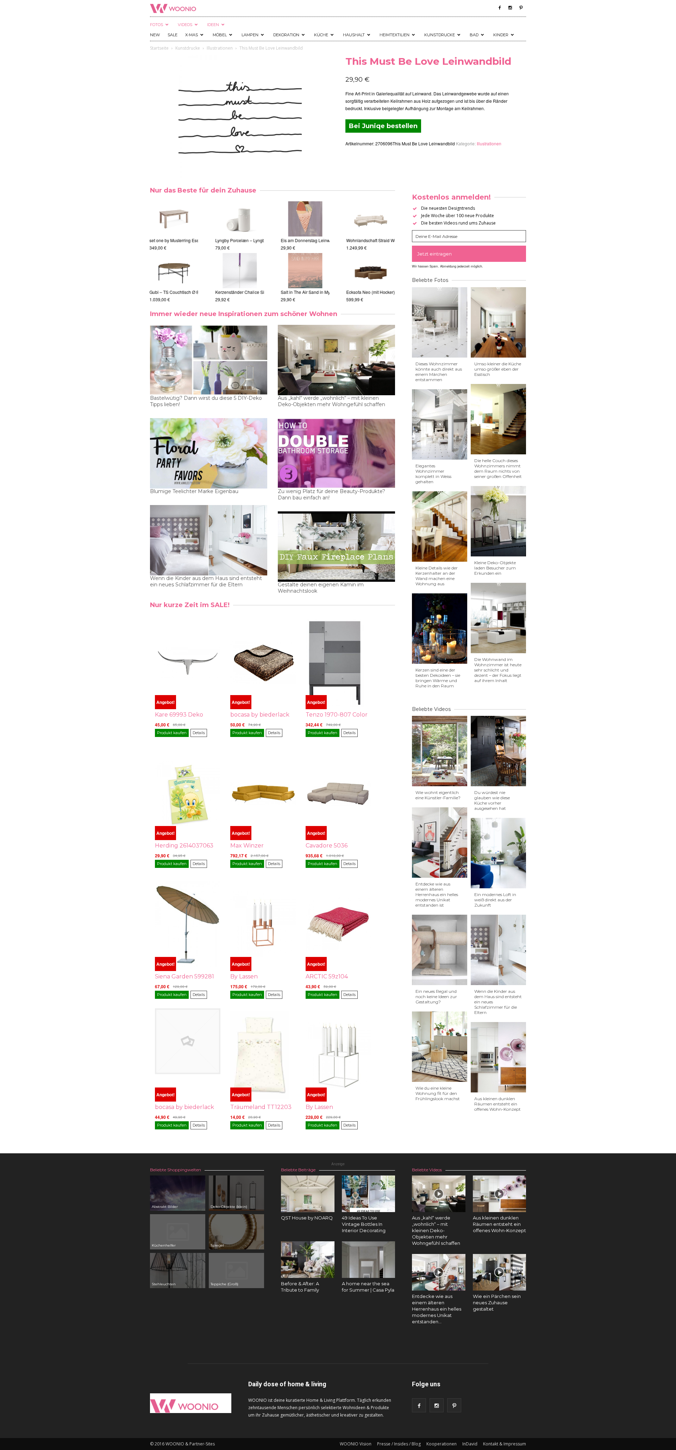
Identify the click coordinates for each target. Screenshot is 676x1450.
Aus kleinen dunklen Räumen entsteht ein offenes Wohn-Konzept (497, 1104)
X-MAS (191, 34)
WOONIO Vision (355, 1444)
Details (199, 732)
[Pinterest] (520, 8)
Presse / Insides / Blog (399, 1444)
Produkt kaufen (172, 732)
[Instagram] (510, 8)
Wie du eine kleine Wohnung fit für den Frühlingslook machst (437, 1093)
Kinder (500, 34)
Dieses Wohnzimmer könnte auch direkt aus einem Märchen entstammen (438, 371)
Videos (185, 24)
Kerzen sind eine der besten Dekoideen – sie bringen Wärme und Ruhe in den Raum (437, 677)
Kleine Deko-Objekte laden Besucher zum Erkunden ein (495, 568)
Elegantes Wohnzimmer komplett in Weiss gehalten (433, 473)
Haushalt (354, 34)
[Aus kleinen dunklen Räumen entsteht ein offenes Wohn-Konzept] (499, 1193)
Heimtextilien (394, 34)
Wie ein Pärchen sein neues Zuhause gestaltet (497, 1302)
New (155, 34)
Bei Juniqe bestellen (383, 126)
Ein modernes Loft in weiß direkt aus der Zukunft (495, 900)
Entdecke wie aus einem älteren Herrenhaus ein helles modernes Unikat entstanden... (436, 1308)
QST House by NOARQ (307, 1218)
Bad (474, 34)
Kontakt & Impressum (504, 1444)
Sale (172, 34)
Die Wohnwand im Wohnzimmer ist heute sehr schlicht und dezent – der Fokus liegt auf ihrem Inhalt (497, 670)
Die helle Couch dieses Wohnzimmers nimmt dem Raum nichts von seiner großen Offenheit (498, 468)
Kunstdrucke (439, 34)
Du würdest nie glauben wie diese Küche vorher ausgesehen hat (492, 800)
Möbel (220, 34)
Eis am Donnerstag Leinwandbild (313, 240)
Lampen (250, 34)
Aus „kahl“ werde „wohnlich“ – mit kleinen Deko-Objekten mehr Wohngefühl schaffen (331, 401)
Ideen (213, 24)
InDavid (469, 1444)
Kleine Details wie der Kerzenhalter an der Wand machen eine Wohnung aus (436, 575)
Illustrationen (220, 48)
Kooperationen (441, 1444)
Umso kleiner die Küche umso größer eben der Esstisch (497, 369)
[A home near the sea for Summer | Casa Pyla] (368, 1259)
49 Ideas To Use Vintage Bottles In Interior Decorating (364, 1224)
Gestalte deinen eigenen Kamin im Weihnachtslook (321, 587)
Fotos (156, 24)
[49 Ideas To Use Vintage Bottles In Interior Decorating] (368, 1193)
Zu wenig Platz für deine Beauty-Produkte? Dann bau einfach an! (331, 494)
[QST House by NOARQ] (307, 1193)
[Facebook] (499, 8)
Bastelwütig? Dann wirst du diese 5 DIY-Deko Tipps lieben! (206, 401)
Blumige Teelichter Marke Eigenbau (194, 491)
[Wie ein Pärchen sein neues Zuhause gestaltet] (499, 1272)
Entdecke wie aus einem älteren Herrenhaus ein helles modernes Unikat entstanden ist (436, 894)
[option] (174, 252)
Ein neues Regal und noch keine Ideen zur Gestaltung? (436, 996)
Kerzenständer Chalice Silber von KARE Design (261, 292)
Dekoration (286, 34)
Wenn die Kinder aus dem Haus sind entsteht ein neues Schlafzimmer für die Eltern (206, 581)
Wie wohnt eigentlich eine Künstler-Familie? (438, 795)
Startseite (159, 48)
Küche (321, 34)
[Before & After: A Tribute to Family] (307, 1259)
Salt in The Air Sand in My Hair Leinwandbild (324, 292)
